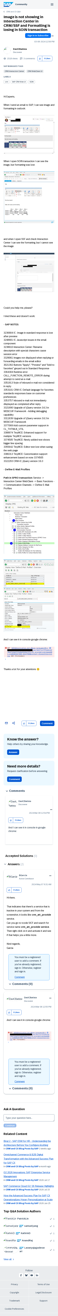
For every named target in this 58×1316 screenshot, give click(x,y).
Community (21, 4)
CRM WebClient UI (35, 71)
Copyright (14, 1292)
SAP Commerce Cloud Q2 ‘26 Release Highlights (29, 1186)
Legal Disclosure (44, 1292)
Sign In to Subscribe (38, 35)
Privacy (14, 1284)
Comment (47, 723)
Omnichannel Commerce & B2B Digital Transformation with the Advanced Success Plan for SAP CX (28, 1158)
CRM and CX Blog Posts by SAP (22, 1148)
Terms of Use (43, 1284)
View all (8, 1259)
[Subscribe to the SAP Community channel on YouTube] (31, 1275)
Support (44, 1301)
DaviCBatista (20, 49)
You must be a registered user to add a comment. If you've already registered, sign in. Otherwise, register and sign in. (28, 964)
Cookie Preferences (14, 1309)
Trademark (14, 1301)
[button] (40, 58)
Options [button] (52, 36)
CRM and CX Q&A (13, 12)
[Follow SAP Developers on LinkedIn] (37, 1275)
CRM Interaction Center (14, 71)
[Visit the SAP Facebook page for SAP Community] (21, 1275)
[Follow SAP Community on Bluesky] (26, 1275)
